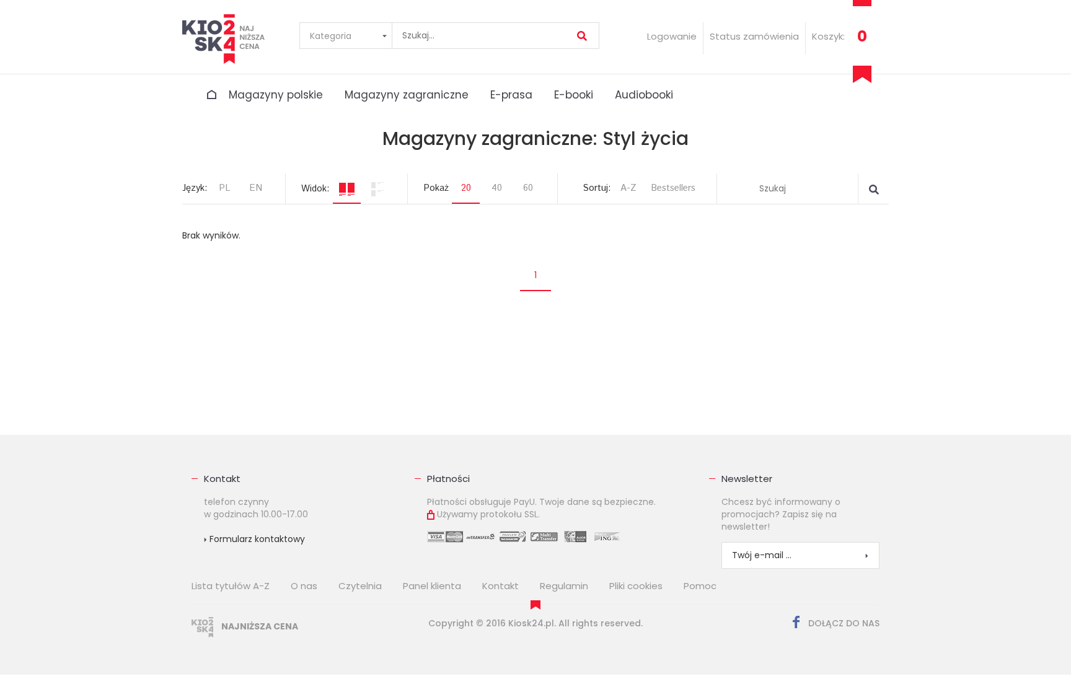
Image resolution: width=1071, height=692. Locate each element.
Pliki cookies (636, 585)
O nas (304, 585)
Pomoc (700, 585)
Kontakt (222, 478)
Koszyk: (828, 36)
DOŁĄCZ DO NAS (842, 623)
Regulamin (564, 585)
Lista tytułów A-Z (231, 585)
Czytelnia (360, 585)
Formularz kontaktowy (256, 539)
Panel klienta (432, 585)
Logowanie (672, 36)
